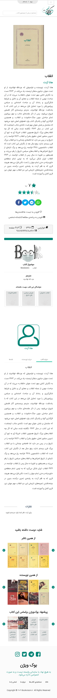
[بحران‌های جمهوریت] (13, 598)
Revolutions (25, 268)
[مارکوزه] (33, 561)
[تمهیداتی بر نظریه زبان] (33, 549)
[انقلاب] (44, 598)
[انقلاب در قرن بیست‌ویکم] (13, 623)
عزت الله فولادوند (28, 279)
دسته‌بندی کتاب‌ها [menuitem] (35, 682)
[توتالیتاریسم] (33, 598)
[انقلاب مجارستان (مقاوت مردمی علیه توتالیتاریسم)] (13, 586)
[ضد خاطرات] (23, 549)
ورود (31, 1)
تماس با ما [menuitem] (13, 682)
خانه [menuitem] (46, 682)
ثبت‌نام (25, 1)
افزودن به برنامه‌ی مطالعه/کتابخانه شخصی (25, 217)
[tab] (44, 359)
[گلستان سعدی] (44, 549)
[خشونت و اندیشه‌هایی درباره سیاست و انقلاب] (44, 561)
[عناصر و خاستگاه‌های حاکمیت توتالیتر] (23, 586)
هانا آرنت (48, 82)
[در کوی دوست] (13, 549)
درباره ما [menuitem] (23, 682)
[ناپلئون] (13, 561)
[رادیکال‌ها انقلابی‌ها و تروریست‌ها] (23, 623)
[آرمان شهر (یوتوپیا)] (23, 561)
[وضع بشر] (44, 586)
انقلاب (35, 268)
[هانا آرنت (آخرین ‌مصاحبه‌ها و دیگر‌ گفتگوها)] (23, 598)
